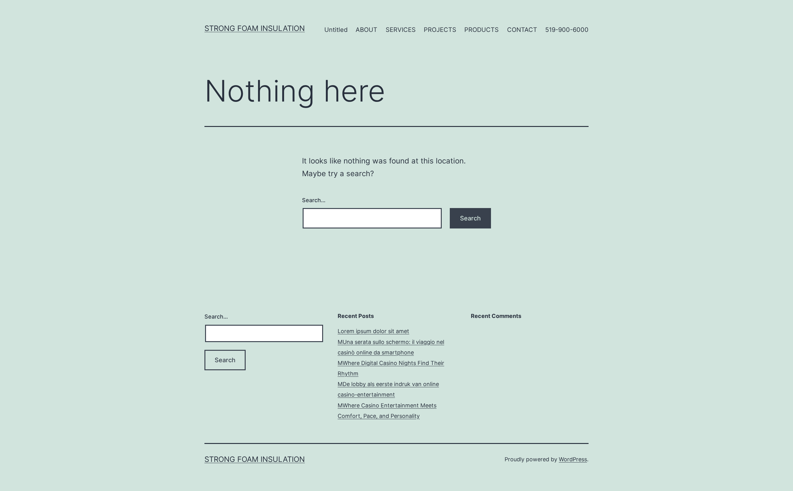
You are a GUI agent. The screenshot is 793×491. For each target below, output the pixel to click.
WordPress (573, 459)
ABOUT (366, 29)
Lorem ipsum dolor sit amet (373, 331)
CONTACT (522, 29)
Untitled (336, 29)
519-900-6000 (567, 29)
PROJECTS (440, 29)
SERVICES (401, 29)
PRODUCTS (481, 29)
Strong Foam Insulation (254, 28)
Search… (314, 200)
